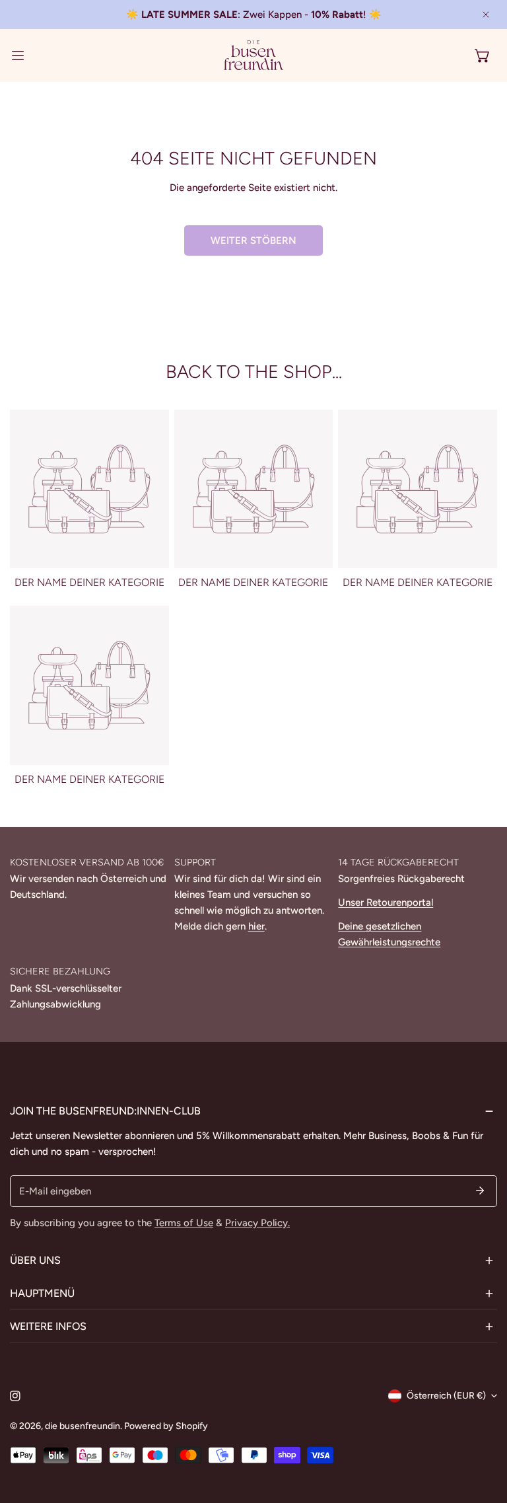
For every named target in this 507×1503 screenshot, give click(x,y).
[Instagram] (15, 1396)
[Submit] (480, 1190)
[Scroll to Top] (483, 1433)
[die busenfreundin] (253, 55)
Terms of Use (183, 1223)
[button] (482, 55)
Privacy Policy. (257, 1223)
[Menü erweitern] (18, 55)
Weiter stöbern (253, 240)
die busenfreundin (82, 1426)
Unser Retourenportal (385, 902)
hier (256, 926)
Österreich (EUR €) (446, 1395)
